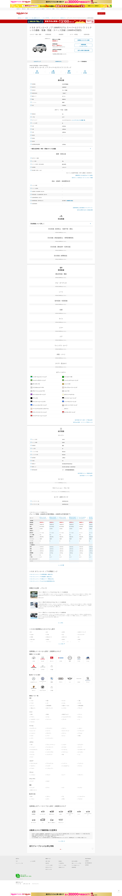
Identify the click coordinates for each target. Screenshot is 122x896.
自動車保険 (74, 867)
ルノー (63, 774)
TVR (31, 744)
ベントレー (32, 747)
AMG (31, 714)
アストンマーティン (50, 744)
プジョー (48, 774)
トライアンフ (49, 754)
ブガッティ (80, 774)
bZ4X (63, 632)
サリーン (64, 733)
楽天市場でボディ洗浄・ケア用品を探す (84, 420)
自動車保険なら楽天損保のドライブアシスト (83, 207)
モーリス (32, 754)
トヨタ (31, 700)
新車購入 (60, 861)
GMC (79, 735)
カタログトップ (37, 61)
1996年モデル (63, 18)
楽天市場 (103, 8)
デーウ (47, 787)
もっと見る (60, 565)
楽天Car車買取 (74, 861)
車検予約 (47, 863)
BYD (31, 796)
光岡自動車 (48, 705)
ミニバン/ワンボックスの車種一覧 (78, 120)
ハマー (31, 738)
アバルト (32, 768)
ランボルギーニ (65, 765)
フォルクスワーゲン (66, 716)
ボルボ (47, 781)
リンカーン (32, 733)
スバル (63, 703)
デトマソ (80, 765)
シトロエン (32, 774)
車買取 (48, 34)
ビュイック (32, 730)
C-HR (47, 634)
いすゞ (47, 703)
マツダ (31, 703)
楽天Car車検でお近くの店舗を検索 (85, 209)
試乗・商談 (48, 861)
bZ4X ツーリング (82, 632)
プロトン (48, 796)
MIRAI (47, 639)
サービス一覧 (18, 883)
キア (63, 787)
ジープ (47, 735)
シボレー (80, 728)
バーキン (32, 799)
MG (63, 754)
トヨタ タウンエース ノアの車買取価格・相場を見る (41, 574)
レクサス (64, 708)
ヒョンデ (32, 787)
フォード (48, 730)
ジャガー (64, 744)
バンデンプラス (49, 752)
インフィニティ (49, 738)
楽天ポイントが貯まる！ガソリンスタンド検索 (82, 177)
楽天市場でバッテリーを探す (86, 475)
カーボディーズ (81, 749)
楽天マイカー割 (49, 869)
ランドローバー (49, 747)
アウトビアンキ (49, 763)
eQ (63, 634)
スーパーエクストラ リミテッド (82, 518)
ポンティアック (65, 730)
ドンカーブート (81, 796)
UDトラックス (49, 708)
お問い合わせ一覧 (26, 883)
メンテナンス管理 (49, 865)
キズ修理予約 (61, 863)
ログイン (102, 13)
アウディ (32, 716)
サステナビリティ (35, 883)
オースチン (80, 752)
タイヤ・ (74, 34)
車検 (61, 34)
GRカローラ (49, 637)
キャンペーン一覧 (19, 863)
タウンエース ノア (55, 18)
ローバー (80, 747)
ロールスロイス (33, 749)
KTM (63, 799)
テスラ (31, 735)
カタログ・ (35, 34)
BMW (47, 714)
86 (30, 632)
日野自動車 (80, 705)
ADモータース (33, 790)
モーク (31, 757)
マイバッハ (48, 719)
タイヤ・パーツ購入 (62, 865)
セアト (47, 799)
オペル (47, 716)
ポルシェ (80, 716)
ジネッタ (48, 749)
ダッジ (63, 735)
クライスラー (49, 728)
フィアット (64, 763)
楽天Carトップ (20, 18)
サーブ (31, 781)
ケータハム (64, 749)
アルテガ (32, 721)
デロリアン (48, 733)
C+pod (31, 634)
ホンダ (63, 700)
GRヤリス (64, 637)
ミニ (79, 719)
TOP (17, 861)
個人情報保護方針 (88, 862)
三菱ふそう (32, 708)
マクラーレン (65, 752)
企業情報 (87, 860)
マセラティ (32, 765)
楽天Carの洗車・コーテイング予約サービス (83, 422)
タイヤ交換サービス (75, 865)
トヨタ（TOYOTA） (46, 18)
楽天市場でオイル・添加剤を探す (85, 473)
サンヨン (80, 787)
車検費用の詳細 (70, 200)
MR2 (79, 639)
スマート (80, 714)
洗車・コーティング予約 (76, 863)
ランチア (48, 765)
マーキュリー (81, 730)
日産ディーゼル (65, 705)
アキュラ (80, 708)
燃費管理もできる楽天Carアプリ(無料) (84, 175)
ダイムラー (80, 744)
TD (63, 796)
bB (47, 632)
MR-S (63, 639)
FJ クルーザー (81, 634)
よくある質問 (32, 861)
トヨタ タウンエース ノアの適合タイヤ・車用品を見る (41, 578)
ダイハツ (32, 705)
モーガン (32, 752)
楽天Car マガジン (49, 867)
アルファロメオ (33, 763)
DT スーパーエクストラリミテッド (43, 518)
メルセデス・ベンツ (34, 719)
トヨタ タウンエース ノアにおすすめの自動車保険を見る (42, 581)
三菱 (79, 700)
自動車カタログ (62, 867)
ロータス (64, 747)
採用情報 (87, 865)
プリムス (80, 733)
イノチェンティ (49, 768)
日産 (47, 700)
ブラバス (64, 719)
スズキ (79, 703)
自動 (86, 34)
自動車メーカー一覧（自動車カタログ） (32, 18)
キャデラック (33, 728)
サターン (64, 728)
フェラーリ (80, 763)
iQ (78, 637)
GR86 (31, 637)
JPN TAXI (32, 639)
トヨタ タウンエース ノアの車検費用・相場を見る (40, 576)
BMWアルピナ (65, 714)
